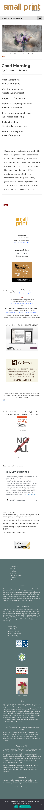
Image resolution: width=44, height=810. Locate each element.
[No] (41, 804)
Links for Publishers (14, 633)
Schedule (13, 571)
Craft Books (11, 629)
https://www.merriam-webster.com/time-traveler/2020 (22, 312)
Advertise (13, 573)
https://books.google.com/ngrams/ (22, 303)
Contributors (14, 566)
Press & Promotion (16, 575)
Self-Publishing (12, 636)
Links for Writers (13, 631)
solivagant (22, 253)
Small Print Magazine (12, 18)
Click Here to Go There (22, 242)
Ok (16, 807)
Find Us (12, 569)
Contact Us (13, 578)
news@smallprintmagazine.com (25, 293)
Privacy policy (25, 807)
